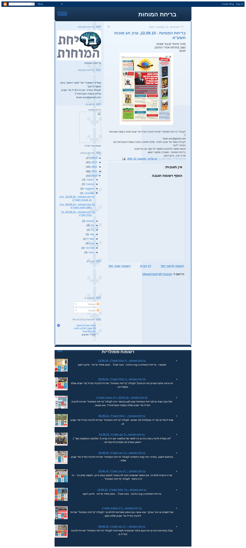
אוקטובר (89, 188)
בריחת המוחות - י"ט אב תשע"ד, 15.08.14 (122, 471)
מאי (91, 234)
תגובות (92, 310)
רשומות (92, 304)
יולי (92, 225)
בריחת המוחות (157, 14)
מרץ (91, 243)
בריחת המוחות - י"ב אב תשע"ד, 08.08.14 (121, 526)
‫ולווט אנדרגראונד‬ (86, 325)
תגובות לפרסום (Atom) (157, 274)
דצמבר (89, 179)
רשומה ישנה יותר (119, 266)
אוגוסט (89, 221)
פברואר (89, 247)
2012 (94, 166)
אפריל (90, 238)
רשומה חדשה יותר (172, 266)
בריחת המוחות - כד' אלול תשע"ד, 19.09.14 (121, 489)
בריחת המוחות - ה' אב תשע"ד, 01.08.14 (122, 434)
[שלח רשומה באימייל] (124, 158)
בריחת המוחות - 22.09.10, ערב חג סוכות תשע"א (77, 198)
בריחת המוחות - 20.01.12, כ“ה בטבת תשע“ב (121, 397)
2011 (94, 171)
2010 (94, 175)
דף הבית (145, 266)
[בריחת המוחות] (90, 141)
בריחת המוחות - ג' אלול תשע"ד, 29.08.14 (122, 379)
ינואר (91, 252)
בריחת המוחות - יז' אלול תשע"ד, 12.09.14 (122, 360)
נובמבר (89, 184)
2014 (94, 157)
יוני (92, 229)
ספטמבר (88, 193)
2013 (94, 162)
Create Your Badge (92, 146)
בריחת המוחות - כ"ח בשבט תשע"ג (122, 508)
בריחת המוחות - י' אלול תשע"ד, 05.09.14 (122, 415)
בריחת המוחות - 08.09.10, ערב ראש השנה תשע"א (77, 206)
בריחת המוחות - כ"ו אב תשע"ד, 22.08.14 (122, 452)
